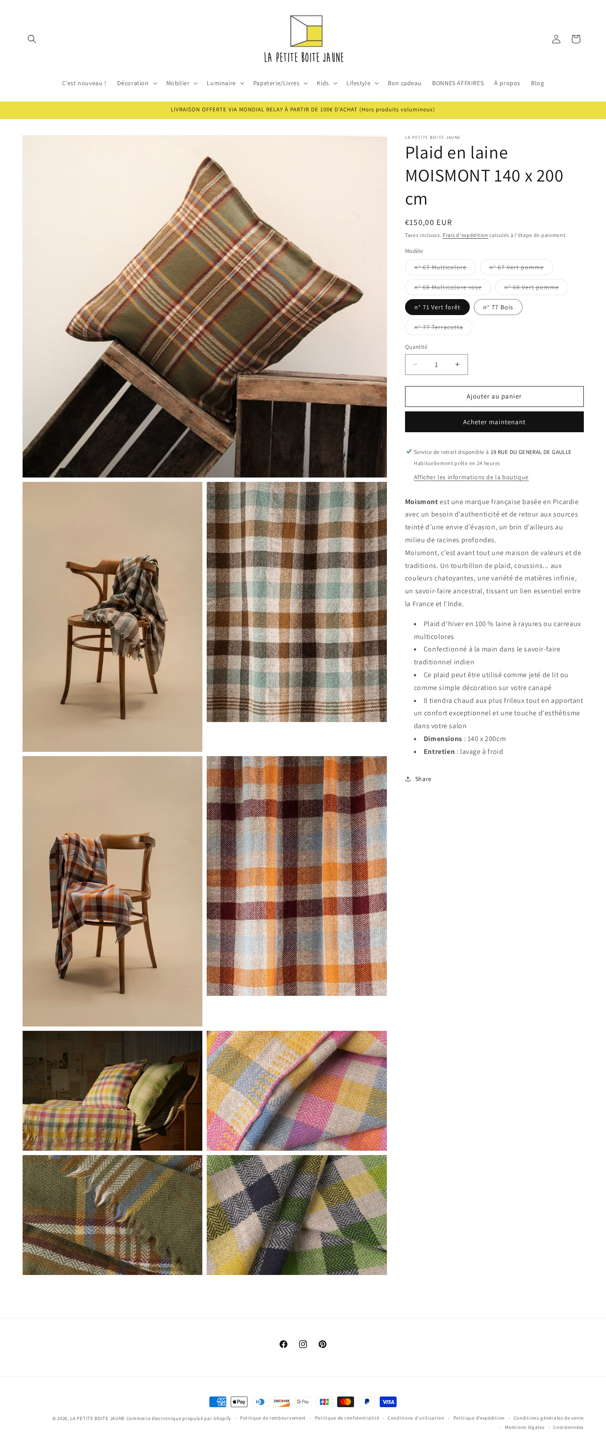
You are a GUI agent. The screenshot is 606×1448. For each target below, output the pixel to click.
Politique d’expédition (479, 1418)
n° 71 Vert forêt (437, 307)
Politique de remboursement (273, 1418)
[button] (32, 39)
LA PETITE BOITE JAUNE (97, 1418)
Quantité (416, 347)
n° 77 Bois (498, 307)
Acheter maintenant (494, 421)
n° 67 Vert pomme (521, 269)
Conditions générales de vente (549, 1418)
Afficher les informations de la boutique (471, 477)
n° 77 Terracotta (443, 329)
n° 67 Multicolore (445, 269)
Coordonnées (568, 1427)
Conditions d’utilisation (416, 1418)
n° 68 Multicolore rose (452, 289)
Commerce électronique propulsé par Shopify (178, 1418)
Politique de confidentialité (347, 1418)
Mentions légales (524, 1427)
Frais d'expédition (465, 235)
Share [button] (423, 778)
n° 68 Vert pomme (536, 289)
